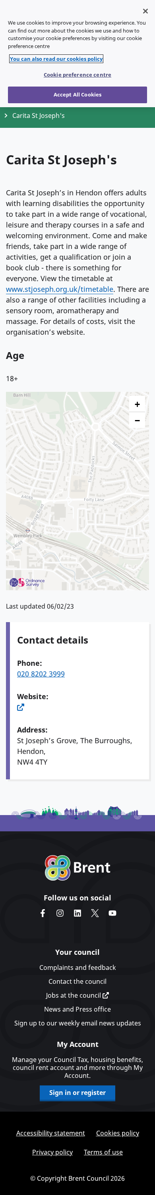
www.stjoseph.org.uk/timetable (59, 289)
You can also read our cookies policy (56, 58)
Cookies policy (117, 1133)
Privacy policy (52, 1152)
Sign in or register (77, 1092)
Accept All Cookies (77, 94)
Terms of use (103, 1152)
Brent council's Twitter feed (95, 913)
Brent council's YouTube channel (112, 913)
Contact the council (77, 981)
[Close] (145, 11)
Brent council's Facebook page (42, 913)
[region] (77, 53)
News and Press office (77, 1009)
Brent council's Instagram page (60, 913)
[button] (137, 404)
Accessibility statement (50, 1133)
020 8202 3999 (41, 673)
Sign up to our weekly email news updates (77, 1023)
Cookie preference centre (77, 74)
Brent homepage (77, 868)
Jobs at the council (74, 995)
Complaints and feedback (77, 967)
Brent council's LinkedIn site (77, 913)
